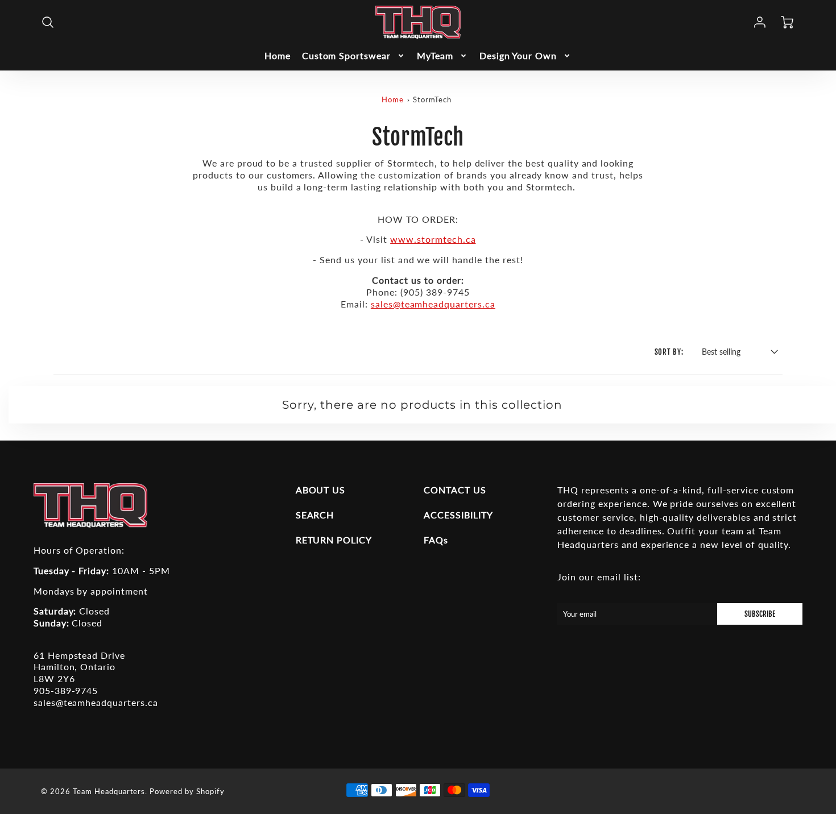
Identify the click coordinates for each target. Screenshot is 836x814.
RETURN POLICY (334, 539)
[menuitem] (277, 56)
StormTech (432, 99)
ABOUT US (321, 489)
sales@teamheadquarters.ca (433, 303)
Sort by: (669, 351)
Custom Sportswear (346, 55)
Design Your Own (518, 55)
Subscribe (759, 613)
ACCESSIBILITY (458, 514)
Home (277, 55)
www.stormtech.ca (432, 239)
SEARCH (315, 514)
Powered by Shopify (187, 791)
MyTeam (435, 55)
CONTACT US (455, 489)
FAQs (436, 539)
